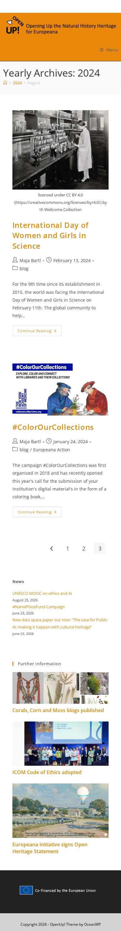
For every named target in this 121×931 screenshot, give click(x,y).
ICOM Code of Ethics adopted (47, 772)
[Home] (5, 83)
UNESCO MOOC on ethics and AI (42, 593)
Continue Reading (40, 332)
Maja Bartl (30, 260)
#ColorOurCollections (53, 427)
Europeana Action (51, 450)
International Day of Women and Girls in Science (50, 235)
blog (24, 268)
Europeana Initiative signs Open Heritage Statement (49, 848)
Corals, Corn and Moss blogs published (58, 710)
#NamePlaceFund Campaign (38, 606)
